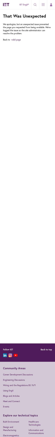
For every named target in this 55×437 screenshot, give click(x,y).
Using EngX (8, 390)
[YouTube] (16, 355)
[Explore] (43, 4)
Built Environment (11, 421)
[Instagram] (10, 355)
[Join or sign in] (51, 4)
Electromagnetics (11, 435)
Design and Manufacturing (9, 429)
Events (6, 406)
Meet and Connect (11, 401)
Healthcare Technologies (34, 423)
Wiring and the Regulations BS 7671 (19, 385)
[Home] (6, 4)
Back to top (46, 349)
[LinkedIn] (5, 355)
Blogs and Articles (11, 395)
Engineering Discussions (14, 379)
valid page (16, 39)
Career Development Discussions (18, 374)
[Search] (35, 4)
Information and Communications (36, 432)
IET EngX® (24, 4)
